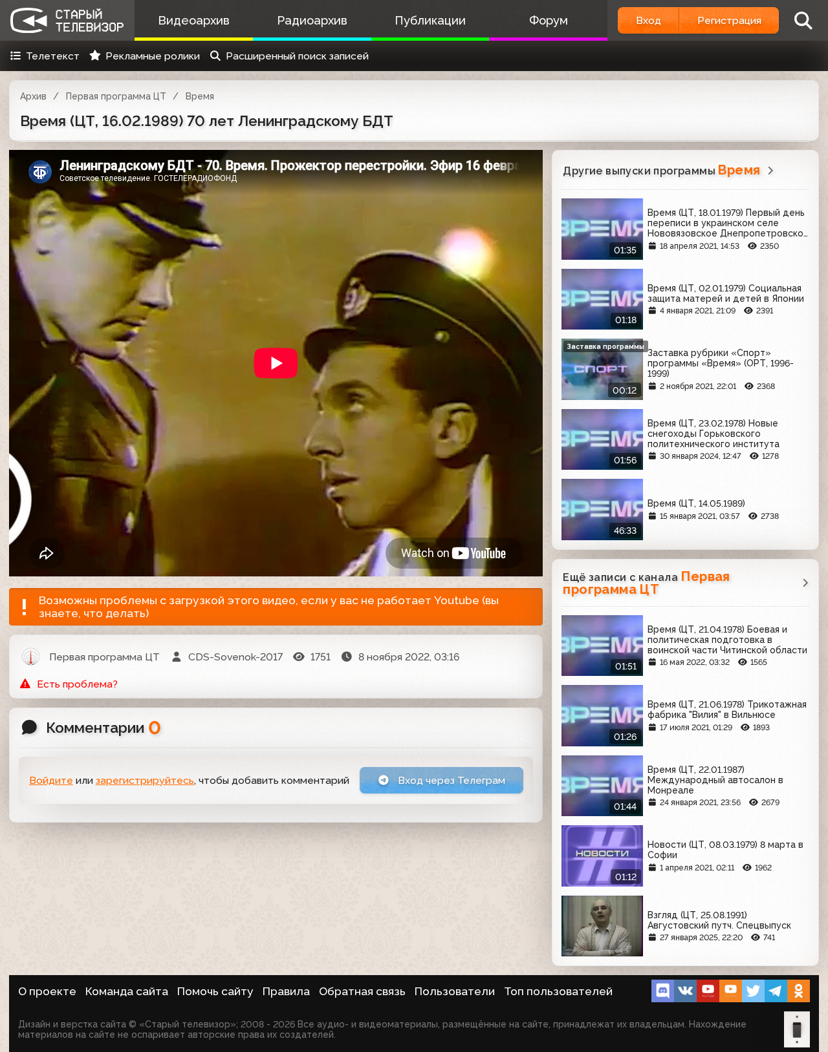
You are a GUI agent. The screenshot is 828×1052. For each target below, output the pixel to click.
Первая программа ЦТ (116, 96)
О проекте (47, 991)
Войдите (51, 780)
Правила (286, 991)
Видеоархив (194, 20)
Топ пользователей (558, 991)
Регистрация (729, 20)
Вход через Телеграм (450, 780)
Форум (548, 20)
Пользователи (455, 991)
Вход (648, 20)
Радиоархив (312, 20)
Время (200, 96)
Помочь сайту (215, 991)
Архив (33, 96)
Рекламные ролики (152, 56)
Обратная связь (362, 991)
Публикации (430, 20)
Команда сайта (126, 991)
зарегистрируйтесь (145, 780)
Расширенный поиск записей (297, 56)
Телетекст (53, 56)
